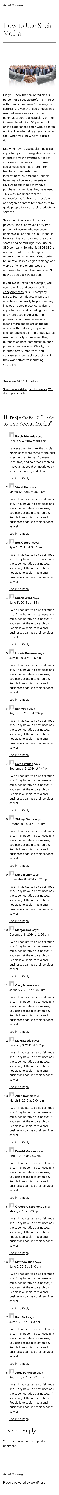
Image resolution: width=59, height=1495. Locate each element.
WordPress (38, 1482)
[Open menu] (54, 5)
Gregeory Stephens (28, 1206)
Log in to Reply (19, 478)
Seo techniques (23, 296)
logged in (26, 1441)
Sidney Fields (24, 819)
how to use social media (32, 148)
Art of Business (13, 5)
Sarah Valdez (24, 764)
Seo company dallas (15, 389)
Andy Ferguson (25, 1372)
